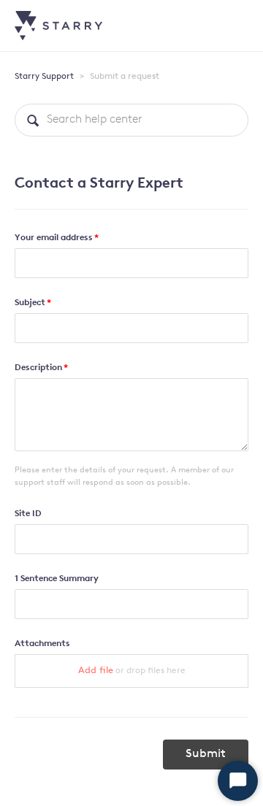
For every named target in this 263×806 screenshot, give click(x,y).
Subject (30, 303)
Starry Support (44, 76)
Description (38, 368)
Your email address (54, 238)
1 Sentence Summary (57, 579)
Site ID (28, 514)
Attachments (42, 644)
